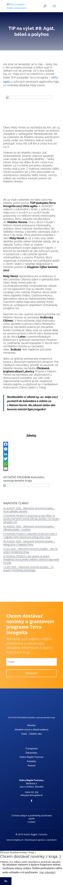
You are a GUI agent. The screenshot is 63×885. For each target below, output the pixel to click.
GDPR (32, 818)
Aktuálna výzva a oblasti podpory (31, 729)
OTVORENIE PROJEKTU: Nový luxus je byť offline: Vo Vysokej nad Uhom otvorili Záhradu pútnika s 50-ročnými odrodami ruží (31, 518)
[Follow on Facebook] (31, 800)
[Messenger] (31, 449)
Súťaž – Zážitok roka (31, 734)
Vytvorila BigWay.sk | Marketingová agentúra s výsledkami (31, 840)
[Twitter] (31, 458)
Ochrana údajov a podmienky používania (31, 815)
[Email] (31, 468)
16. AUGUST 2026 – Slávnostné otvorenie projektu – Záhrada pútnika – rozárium (29, 528)
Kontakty (31, 761)
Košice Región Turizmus (31, 757)
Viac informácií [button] (47, 872)
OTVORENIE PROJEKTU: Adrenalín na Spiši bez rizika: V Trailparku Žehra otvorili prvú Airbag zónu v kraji (30, 535)
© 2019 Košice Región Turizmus (31, 834)
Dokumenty (31, 753)
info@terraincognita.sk (31, 795)
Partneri (31, 765)
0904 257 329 (31, 792)
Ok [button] (5, 881)
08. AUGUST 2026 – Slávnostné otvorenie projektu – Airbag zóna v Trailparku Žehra (29, 543)
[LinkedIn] (31, 454)
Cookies (31, 821)
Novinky (31, 725)
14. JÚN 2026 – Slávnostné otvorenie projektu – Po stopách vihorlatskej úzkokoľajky (28, 568)
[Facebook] (31, 444)
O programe (32, 748)
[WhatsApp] (31, 463)
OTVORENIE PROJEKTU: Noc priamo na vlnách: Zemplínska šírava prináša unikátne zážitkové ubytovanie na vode (31, 559)
